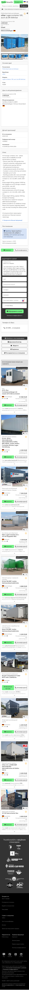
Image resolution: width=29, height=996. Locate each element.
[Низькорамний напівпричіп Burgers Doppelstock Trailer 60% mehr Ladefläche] (14, 662)
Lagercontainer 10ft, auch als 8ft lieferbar (13, 79)
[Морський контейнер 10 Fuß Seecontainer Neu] (14, 800)
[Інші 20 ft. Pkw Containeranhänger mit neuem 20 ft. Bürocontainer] (14, 377)
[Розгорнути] (14, 412)
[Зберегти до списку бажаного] (25, 14)
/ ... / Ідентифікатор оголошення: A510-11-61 (14, 9)
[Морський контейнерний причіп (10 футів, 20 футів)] (14, 477)
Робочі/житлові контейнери (10, 69)
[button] (27, 2)
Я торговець (9, 305)
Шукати (24, 6)
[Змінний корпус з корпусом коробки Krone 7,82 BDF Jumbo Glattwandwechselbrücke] (14, 566)
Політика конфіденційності (14, 315)
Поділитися (15, 349)
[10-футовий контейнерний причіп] (14, 708)
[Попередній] (3, 46)
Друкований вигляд (15, 342)
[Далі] (26, 46)
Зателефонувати (22, 250)
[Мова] (25, 2)
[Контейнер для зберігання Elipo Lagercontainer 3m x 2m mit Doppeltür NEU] (14, 521)
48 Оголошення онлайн (9, 243)
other (3, 74)
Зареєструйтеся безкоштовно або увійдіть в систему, (12, 233)
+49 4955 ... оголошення (12, 328)
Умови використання (20, 985)
